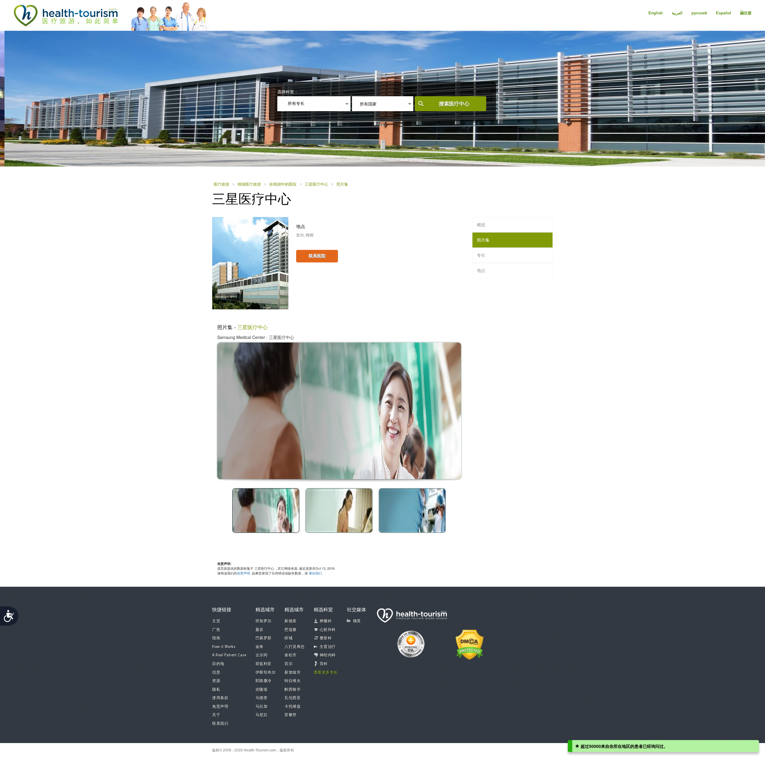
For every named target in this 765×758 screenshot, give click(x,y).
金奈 (259, 647)
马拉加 (261, 707)
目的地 (218, 664)
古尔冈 (261, 655)
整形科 (326, 638)
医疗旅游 (221, 184)
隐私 (216, 690)
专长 (481, 255)
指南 (216, 638)
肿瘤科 (326, 621)
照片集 (342, 184)
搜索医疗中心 (454, 104)
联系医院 (317, 255)
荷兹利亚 (263, 664)
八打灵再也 (294, 647)
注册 (748, 13)
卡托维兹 (292, 707)
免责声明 (243, 573)
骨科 (324, 664)
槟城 (288, 638)
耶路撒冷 (263, 681)
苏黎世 (290, 715)
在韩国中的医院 (282, 184)
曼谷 (259, 630)
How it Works (223, 647)
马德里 (261, 698)
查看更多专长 (326, 673)
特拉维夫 (292, 681)
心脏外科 (328, 630)
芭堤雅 (290, 630)
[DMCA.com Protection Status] (470, 644)
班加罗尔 (263, 621)
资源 (216, 681)
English (655, 13)
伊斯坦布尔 (265, 673)
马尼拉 (261, 715)
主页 (216, 621)
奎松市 (290, 655)
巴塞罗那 (263, 638)
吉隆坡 (261, 690)
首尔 (288, 664)
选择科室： (287, 91)
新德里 (290, 621)
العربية (677, 13)
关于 (216, 715)
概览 (481, 224)
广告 (216, 630)
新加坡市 (292, 673)
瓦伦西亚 (292, 698)
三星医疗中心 (316, 184)
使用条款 (220, 698)
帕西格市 (292, 690)
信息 (216, 673)
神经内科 (328, 655)
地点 (481, 270)
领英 (357, 621)
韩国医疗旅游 (249, 184)
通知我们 (315, 573)
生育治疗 (328, 647)
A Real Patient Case (229, 655)
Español (723, 13)
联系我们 (220, 724)
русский (699, 13)
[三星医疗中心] (250, 263)
